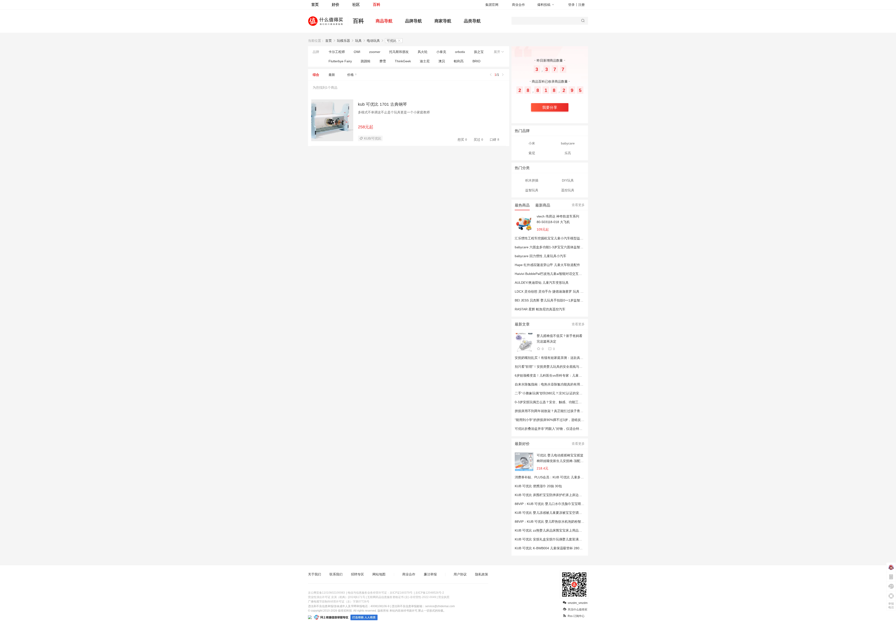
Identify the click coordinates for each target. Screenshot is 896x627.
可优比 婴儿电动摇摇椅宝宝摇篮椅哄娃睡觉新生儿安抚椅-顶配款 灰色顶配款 (560, 458)
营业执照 (443, 597)
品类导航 (472, 21)
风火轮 (422, 52)
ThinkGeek (403, 61)
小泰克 (441, 52)
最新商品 (542, 205)
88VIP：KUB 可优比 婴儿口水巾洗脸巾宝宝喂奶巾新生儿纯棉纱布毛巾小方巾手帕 (574, 504)
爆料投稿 (543, 5)
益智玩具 (531, 190)
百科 (376, 5)
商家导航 (442, 21)
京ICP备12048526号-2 (429, 592)
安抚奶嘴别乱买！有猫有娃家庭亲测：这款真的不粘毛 (554, 358)
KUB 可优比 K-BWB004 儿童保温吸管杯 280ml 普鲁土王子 (557, 548)
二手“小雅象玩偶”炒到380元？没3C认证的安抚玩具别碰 (555, 393)
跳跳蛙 (366, 61)
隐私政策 (481, 574)
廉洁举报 (430, 574)
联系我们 (336, 574)
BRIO (476, 61)
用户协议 (460, 574)
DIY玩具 (568, 180)
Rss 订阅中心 (576, 616)
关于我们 (314, 574)
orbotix (460, 52)
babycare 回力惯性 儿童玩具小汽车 (540, 256)
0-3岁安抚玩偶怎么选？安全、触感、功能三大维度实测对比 (558, 402)
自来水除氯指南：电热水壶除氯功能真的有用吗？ (551, 384)
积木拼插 (531, 180)
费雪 (382, 61)
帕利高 (459, 61)
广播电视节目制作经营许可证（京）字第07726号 (338, 601)
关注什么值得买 (577, 609)
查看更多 (578, 205)
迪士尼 (425, 61)
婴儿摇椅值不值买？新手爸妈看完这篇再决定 (559, 338)
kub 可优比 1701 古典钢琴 (382, 104)
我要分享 (549, 107)
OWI (357, 52)
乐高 (567, 153)
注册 (581, 5)
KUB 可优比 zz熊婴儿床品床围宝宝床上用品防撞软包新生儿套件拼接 (565, 530)
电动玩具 (373, 40)
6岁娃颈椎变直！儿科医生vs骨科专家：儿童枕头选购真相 (556, 375)
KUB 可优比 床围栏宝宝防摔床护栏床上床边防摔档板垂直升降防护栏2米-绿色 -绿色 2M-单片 (582, 495)
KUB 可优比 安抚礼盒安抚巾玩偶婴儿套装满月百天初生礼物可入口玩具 (566, 539)
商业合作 (518, 5)
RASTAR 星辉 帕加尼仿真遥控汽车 (540, 309)
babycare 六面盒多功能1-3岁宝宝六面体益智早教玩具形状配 (559, 247)
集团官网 (491, 5)
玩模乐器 (343, 40)
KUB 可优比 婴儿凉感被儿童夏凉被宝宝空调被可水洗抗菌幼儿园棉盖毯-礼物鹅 (572, 513)
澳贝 (441, 61)
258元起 (365, 127)
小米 (531, 143)
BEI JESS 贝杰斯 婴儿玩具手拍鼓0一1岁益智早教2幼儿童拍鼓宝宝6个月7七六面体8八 (577, 300)
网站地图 (378, 574)
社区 (356, 5)
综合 (316, 75)
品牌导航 (413, 21)
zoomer (374, 52)
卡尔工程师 (337, 52)
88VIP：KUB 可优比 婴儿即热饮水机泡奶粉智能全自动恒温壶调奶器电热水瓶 (571, 521)
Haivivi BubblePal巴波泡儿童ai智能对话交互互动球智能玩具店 (560, 274)
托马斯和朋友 (399, 52)
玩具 (358, 40)
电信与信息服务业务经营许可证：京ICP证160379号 (380, 592)
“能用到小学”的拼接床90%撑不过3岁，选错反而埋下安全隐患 (559, 420)
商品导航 (384, 21)
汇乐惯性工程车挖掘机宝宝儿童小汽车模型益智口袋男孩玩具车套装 (564, 238)
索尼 (531, 153)
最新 (332, 75)
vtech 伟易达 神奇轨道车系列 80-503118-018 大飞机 (558, 219)
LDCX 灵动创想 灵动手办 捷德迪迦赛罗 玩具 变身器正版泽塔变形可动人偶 (569, 291)
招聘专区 (357, 574)
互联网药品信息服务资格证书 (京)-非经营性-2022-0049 (401, 597)
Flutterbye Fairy (340, 61)
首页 (315, 5)
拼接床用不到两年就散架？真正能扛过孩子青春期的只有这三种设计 (564, 411)
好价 (335, 5)
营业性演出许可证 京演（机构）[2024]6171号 (336, 597)
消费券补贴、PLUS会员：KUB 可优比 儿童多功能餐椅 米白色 (559, 477)
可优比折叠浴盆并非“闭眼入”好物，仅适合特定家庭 (552, 429)
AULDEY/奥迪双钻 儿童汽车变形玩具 (542, 282)
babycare (568, 143)
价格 (350, 75)
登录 (571, 5)
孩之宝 (479, 52)
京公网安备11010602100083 (326, 592)
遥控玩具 (567, 190)
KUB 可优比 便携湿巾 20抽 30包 (538, 486)
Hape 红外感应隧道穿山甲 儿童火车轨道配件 (547, 265)
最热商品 (522, 205)
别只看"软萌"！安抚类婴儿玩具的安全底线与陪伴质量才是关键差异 (563, 366)
